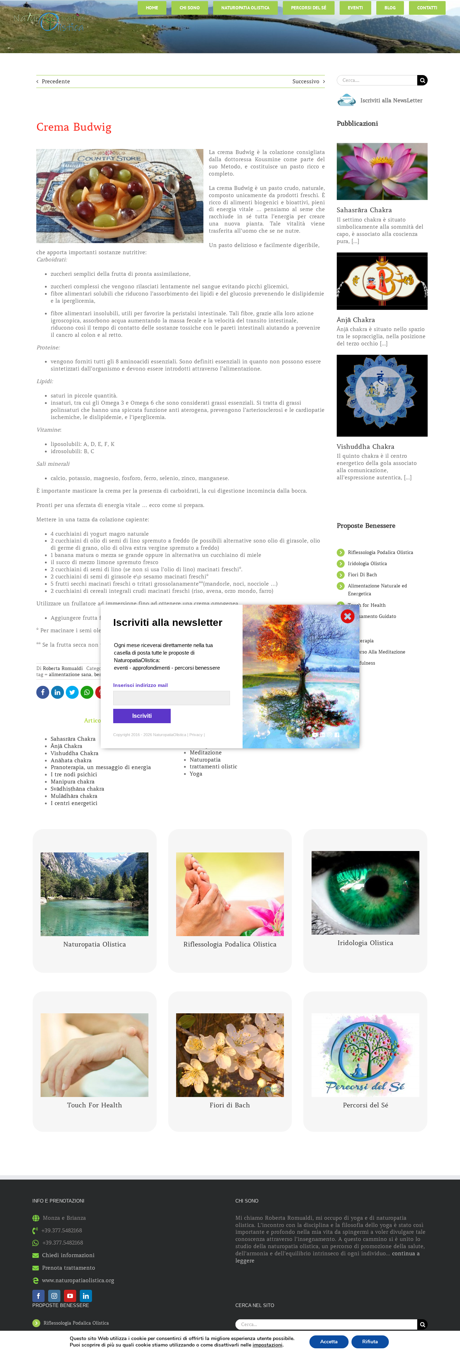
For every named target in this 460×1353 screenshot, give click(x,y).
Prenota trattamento (68, 1268)
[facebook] (38, 1296)
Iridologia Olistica (367, 564)
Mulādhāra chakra (74, 796)
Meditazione (206, 752)
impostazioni (267, 1345)
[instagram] (54, 1296)
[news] (347, 95)
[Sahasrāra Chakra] (382, 171)
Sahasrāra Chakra (73, 739)
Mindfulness (361, 663)
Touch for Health (367, 605)
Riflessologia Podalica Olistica (380, 552)
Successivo (306, 81)
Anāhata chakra (71, 760)
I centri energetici (74, 803)
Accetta (329, 1341)
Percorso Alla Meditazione (376, 652)
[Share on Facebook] (42, 692)
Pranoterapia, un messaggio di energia (101, 767)
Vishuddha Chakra (74, 753)
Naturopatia (205, 760)
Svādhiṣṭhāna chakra (77, 789)
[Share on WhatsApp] (86, 692)
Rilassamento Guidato (372, 616)
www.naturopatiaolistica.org (78, 1280)
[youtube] (70, 1296)
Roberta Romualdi (63, 668)
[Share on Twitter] (72, 692)
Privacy (196, 735)
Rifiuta (370, 1341)
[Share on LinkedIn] (57, 692)
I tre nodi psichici (74, 774)
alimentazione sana (70, 674)
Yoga (196, 774)
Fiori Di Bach (362, 575)
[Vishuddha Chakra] (382, 395)
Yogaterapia (361, 641)
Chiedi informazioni (68, 1255)
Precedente (56, 81)
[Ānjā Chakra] (382, 281)
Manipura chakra (73, 781)
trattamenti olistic (213, 766)
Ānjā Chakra (66, 746)
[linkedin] (86, 1296)
